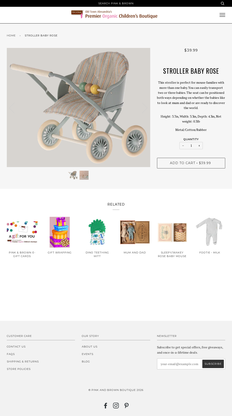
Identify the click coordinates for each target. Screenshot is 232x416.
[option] (78, 107)
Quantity (191, 139)
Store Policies (19, 369)
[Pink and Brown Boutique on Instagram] (116, 407)
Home (11, 35)
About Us (89, 346)
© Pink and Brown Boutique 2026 (116, 390)
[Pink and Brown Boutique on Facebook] (106, 407)
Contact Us (16, 346)
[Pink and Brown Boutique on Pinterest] (126, 407)
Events (87, 354)
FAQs (11, 354)
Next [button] (142, 108)
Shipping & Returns (23, 361)
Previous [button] (14, 108)
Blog (86, 361)
